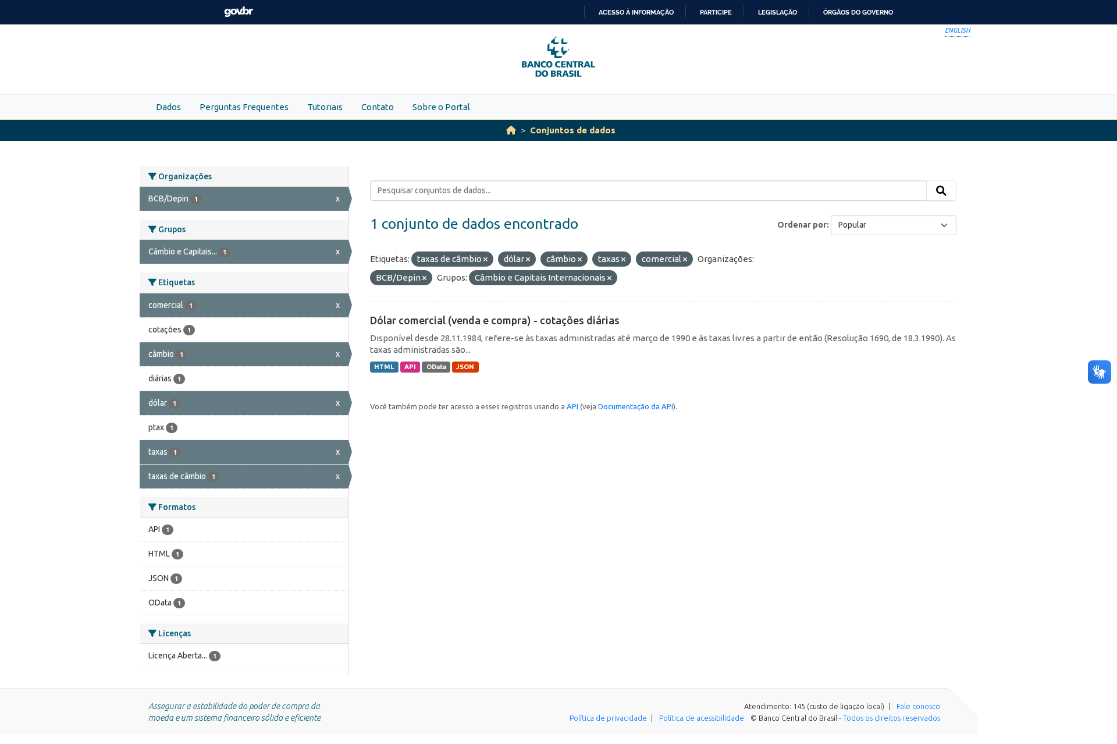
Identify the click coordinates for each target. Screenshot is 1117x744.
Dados (168, 107)
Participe (716, 12)
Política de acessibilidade (701, 718)
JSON (465, 366)
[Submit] (941, 190)
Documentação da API (635, 406)
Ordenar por (802, 224)
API (410, 366)
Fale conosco (918, 706)
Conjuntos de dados (573, 130)
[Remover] (485, 259)
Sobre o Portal (441, 107)
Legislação (777, 12)
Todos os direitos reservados (891, 718)
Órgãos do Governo (858, 12)
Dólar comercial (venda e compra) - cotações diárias (495, 320)
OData (436, 366)
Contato (377, 107)
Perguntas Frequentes (244, 107)
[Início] (511, 130)
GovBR (238, 11)
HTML (384, 366)
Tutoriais (325, 107)
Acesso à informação (636, 12)
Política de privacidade (608, 718)
